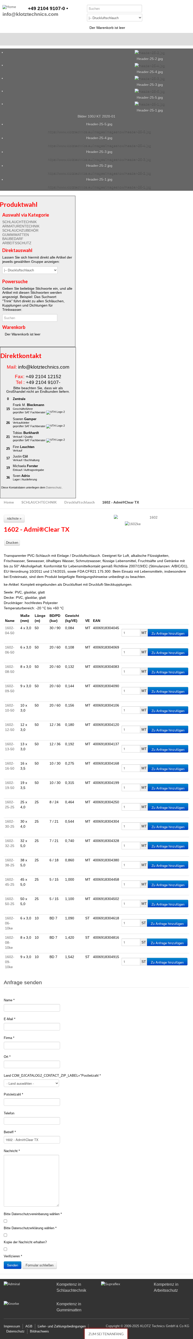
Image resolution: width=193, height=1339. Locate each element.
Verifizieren (13, 1256)
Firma (9, 1038)
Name (9, 1000)
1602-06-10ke (9, 923)
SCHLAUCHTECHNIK (19, 222)
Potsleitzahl (13, 1094)
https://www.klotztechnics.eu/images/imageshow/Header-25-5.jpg (99, 132)
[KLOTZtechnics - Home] (9, 7)
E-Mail (9, 1019)
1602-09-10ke (9, 962)
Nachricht (12, 1151)
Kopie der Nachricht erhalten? (25, 1242)
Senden (12, 1265)
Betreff (10, 1132)
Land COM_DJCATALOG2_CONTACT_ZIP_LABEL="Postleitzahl (52, 1075)
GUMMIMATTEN (15, 235)
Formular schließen (40, 1265)
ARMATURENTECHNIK (20, 226)
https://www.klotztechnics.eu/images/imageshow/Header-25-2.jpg (99, 173)
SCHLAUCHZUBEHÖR (20, 230)
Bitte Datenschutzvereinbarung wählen (33, 1214)
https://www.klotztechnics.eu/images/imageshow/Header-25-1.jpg (99, 187)
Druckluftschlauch (79, 502)
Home (9, 502)
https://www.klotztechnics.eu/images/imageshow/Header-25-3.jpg (99, 159)
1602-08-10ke (9, 942)
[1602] (151, 517)
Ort (7, 1057)
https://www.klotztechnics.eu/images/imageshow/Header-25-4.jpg (99, 145)
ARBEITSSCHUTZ (16, 243)
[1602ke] (133, 524)
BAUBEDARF (12, 239)
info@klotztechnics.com (30, 14)
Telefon (9, 1113)
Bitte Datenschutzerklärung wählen (30, 1228)
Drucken (12, 542)
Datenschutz (54, 487)
